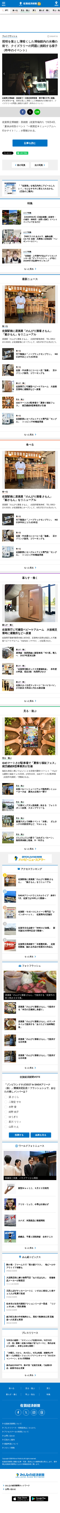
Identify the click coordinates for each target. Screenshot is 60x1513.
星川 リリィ (15, 1121)
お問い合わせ (9, 1436)
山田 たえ (14, 1126)
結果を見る (40, 1135)
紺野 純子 (14, 1111)
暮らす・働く (44, 10)
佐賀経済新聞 (28, 4)
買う (34, 10)
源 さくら (14, 1097)
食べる (15, 10)
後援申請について (11, 1444)
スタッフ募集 (9, 1448)
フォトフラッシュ (9, 36)
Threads (42, 1412)
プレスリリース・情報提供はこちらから (20, 1428)
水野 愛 (12, 1106)
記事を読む (30, 143)
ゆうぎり (13, 1116)
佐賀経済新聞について (13, 1424)
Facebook (18, 1412)
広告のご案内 (9, 1440)
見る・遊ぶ (25, 10)
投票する (19, 1135)
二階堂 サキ (15, 1102)
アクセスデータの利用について (16, 1432)
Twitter (26, 1412)
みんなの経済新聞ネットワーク (30, 1475)
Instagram (34, 1412)
